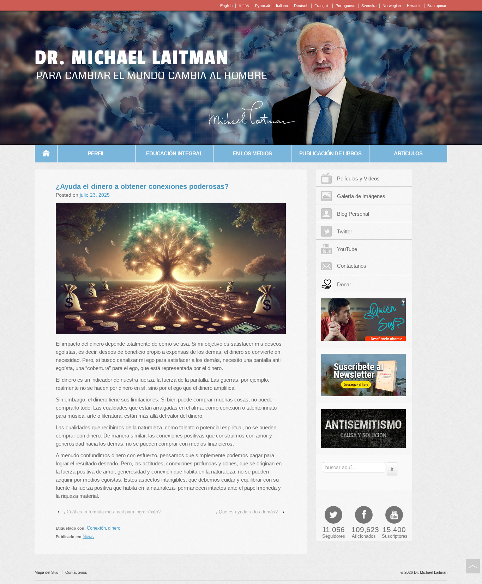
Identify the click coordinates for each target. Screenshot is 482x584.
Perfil (96, 153)
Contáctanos (351, 266)
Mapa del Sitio (46, 572)
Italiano (282, 6)
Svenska (368, 6)
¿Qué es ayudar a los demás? (247, 511)
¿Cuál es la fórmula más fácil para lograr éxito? (112, 511)
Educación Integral (174, 153)
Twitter (344, 231)
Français (322, 6)
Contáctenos (76, 572)
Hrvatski (414, 6)
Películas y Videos (358, 178)
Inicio (46, 153)
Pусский (262, 6)
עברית (244, 6)
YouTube (347, 249)
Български (436, 6)
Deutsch (301, 6)
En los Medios (252, 153)
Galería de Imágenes (361, 196)
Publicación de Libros (330, 153)
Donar (344, 284)
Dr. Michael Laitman (132, 58)
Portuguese (345, 6)
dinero (114, 528)
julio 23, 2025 (95, 195)
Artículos (408, 153)
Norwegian (391, 6)
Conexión (96, 528)
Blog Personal (353, 214)
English (226, 6)
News (88, 536)
